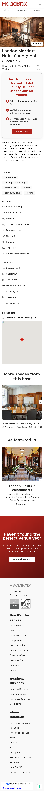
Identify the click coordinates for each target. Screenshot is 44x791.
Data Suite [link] (15, 665)
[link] (26, 604)
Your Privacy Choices (20, 784)
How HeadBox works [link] (20, 723)
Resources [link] (15, 630)
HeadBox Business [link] (19, 689)
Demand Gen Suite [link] (19, 650)
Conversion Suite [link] (18, 655)
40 (38, 69)
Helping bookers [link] (18, 694)
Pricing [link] (13, 670)
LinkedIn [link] (14, 743)
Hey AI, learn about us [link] (20, 772)
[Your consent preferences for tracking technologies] (39, 786)
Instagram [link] (15, 752)
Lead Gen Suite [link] (17, 645)
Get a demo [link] (15, 626)
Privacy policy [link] (16, 762)
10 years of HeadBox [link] (19, 733)
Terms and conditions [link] (20, 757)
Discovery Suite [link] (17, 660)
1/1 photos (37, 43)
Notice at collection (12, 788)
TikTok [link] (13, 747)
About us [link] (14, 728)
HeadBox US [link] (16, 767)
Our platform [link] (16, 640)
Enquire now (22, 131)
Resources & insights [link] (20, 699)
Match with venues (22, 559)
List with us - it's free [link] (19, 635)
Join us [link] (13, 738)
